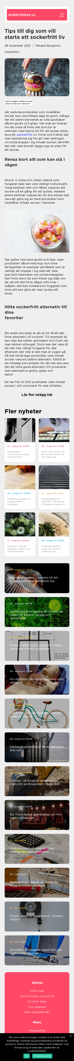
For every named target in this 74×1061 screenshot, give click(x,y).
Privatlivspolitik (42, 1056)
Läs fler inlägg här (37, 395)
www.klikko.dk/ (40, 1012)
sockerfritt (24, 134)
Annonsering (37, 1030)
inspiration (12, 51)
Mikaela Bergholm (48, 45)
